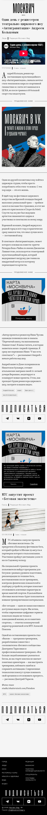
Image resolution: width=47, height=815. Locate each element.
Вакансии (29, 765)
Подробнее (34, 484)
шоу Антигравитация (9, 395)
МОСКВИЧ (23, 9)
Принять (13, 484)
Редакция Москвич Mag (20, 38)
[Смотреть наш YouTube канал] (39, 418)
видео (19, 390)
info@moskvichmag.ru (16, 810)
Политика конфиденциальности (35, 770)
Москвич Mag (14, 807)
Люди (4, 38)
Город (4, 505)
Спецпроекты (31, 774)
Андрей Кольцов (8, 390)
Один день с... (29, 390)
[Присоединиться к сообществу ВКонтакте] (18, 418)
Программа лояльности (30, 779)
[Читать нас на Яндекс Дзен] (29, 418)
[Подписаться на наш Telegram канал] (7, 418)
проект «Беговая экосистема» (19, 694)
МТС (4, 694)
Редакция (29, 762)
